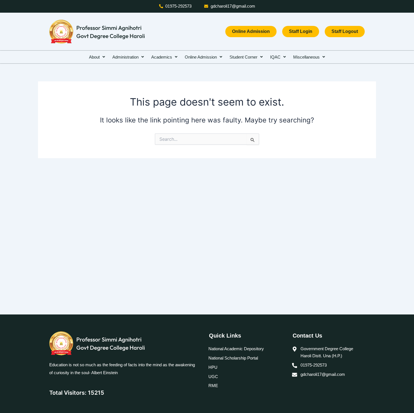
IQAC (275, 57)
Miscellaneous (306, 57)
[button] (97, 57)
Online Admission (201, 57)
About (94, 57)
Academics (161, 57)
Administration (125, 57)
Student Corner (243, 57)
